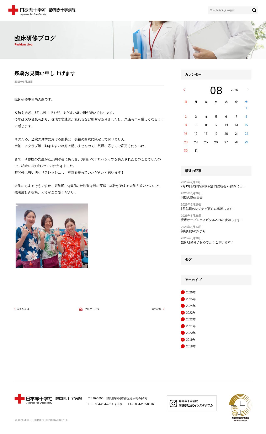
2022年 (191, 319)
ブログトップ (92, 309)
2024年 (191, 306)
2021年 (191, 326)
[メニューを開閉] (183, 292)
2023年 (191, 312)
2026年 (191, 292)
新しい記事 (23, 309)
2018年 (191, 346)
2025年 (191, 299)
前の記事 (156, 309)
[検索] (254, 10)
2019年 (191, 339)
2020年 (191, 333)
